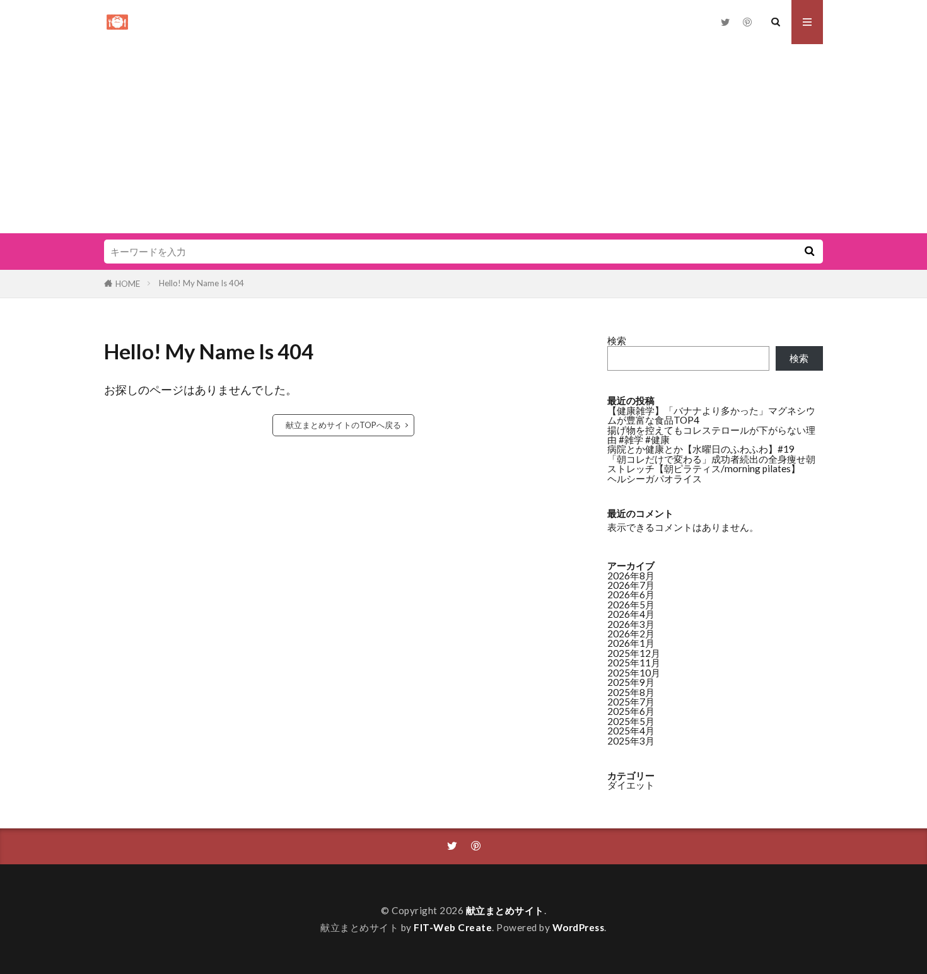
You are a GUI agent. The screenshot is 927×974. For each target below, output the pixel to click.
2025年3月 (631, 740)
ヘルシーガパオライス (654, 478)
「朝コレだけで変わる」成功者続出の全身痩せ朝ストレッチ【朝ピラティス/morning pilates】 (711, 463)
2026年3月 (631, 624)
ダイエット (631, 785)
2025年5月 (631, 721)
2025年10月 (633, 672)
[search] (809, 252)
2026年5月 (631, 604)
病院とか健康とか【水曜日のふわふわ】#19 (701, 449)
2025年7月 (631, 701)
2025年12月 (633, 653)
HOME (127, 284)
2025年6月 (631, 711)
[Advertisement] (463, 138)
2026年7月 (631, 585)
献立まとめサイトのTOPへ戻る (343, 425)
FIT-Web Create (453, 927)
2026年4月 (631, 614)
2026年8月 (631, 575)
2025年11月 (633, 662)
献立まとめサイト (505, 910)
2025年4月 (631, 730)
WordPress (578, 927)
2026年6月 (631, 594)
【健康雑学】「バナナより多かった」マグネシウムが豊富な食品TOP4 (711, 415)
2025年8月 (631, 692)
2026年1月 (631, 643)
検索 (616, 340)
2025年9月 (631, 682)
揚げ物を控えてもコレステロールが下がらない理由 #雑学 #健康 (711, 434)
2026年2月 (631, 633)
